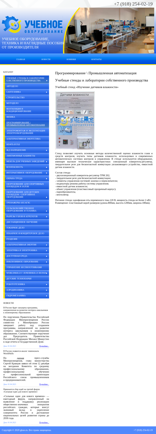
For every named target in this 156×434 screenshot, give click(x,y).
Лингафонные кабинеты (20, 156)
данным (20, 358)
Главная (20, 59)
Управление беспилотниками (24, 267)
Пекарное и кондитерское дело (25, 233)
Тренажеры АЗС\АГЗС (18, 203)
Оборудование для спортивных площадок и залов (25, 185)
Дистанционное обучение (22, 222)
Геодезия (11, 239)
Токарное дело (15, 228)
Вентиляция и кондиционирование (18, 110)
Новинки (71, 59)
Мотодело (12, 103)
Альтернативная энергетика (23, 139)
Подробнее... (44, 346)
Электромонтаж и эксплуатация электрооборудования (25, 132)
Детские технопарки (18, 279)
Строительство (15, 97)
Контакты (96, 59)
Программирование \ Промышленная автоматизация (25, 123)
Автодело (12, 86)
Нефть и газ (13, 144)
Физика (10, 117)
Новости (45, 59)
